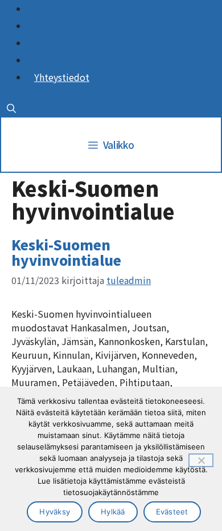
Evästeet (172, 511)
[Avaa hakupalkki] (11, 108)
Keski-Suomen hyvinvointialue (66, 251)
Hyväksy (54, 511)
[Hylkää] (200, 460)
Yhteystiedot (61, 77)
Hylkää (113, 511)
